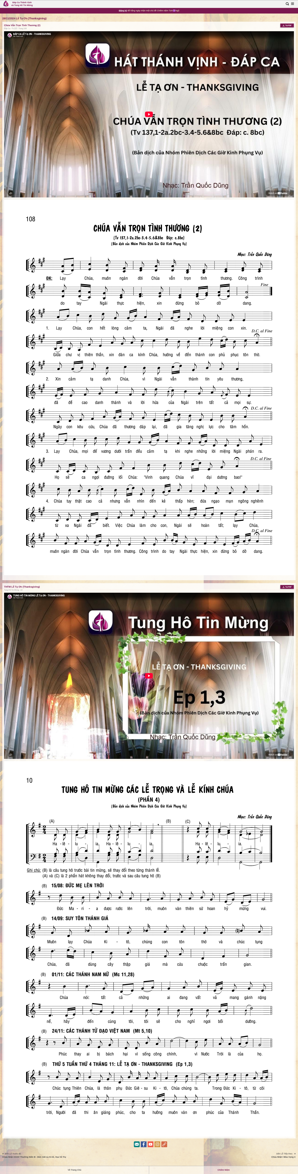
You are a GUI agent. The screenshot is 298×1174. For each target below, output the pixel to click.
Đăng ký (123, 10)
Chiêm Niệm (224, 1170)
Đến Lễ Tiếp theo (283, 1155)
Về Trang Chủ (74, 1170)
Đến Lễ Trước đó (34, 1155)
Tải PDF (288, 25)
